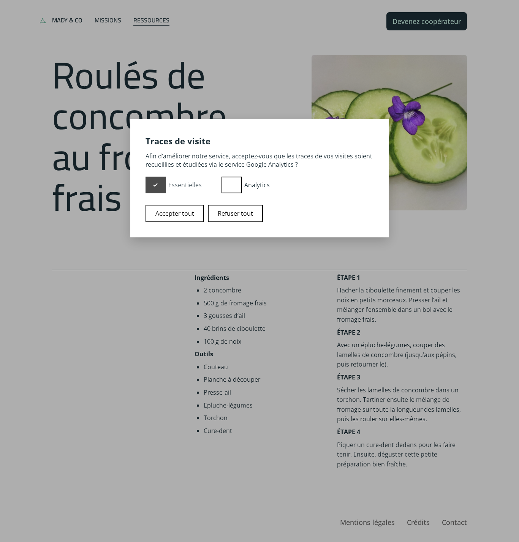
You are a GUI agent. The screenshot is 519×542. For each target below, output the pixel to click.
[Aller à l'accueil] (43, 21)
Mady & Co (67, 20)
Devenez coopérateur (426, 21)
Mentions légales (367, 522)
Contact (454, 522)
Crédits (418, 522)
